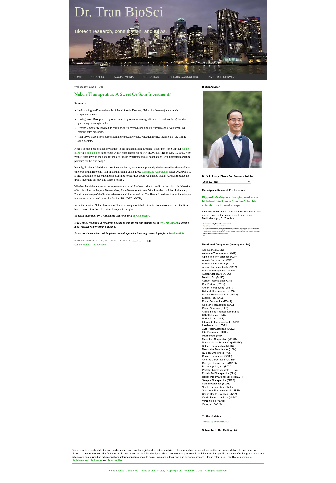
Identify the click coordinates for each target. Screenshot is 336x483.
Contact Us (132, 470)
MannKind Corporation (155, 171)
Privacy (161, 470)
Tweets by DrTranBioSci (215, 421)
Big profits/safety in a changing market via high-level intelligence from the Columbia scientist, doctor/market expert (230, 201)
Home (112, 470)
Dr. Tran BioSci (118, 11)
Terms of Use (147, 470)
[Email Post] (148, 240)
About (120, 470)
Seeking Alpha (177, 233)
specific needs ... (142, 215)
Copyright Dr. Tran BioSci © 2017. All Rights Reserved (197, 470)
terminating (91, 152)
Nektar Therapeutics (94, 244)
